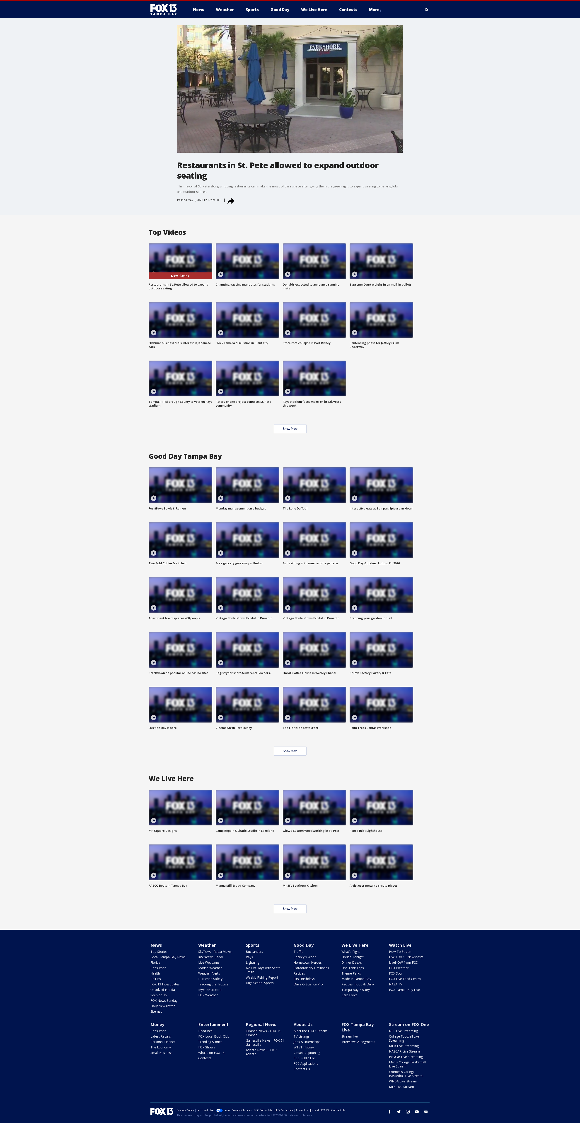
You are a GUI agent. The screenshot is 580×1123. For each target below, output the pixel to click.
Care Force (349, 995)
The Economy (160, 1047)
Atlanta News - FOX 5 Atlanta (261, 1052)
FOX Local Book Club (213, 1036)
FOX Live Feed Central (405, 979)
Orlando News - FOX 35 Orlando (263, 1033)
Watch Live (400, 945)
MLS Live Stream (401, 1086)
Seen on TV (158, 995)
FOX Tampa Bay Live (404, 989)
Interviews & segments (358, 1042)
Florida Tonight (352, 957)
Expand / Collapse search (427, 9)
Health (155, 973)
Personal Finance (163, 1042)
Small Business (161, 1052)
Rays (249, 957)
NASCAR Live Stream (404, 1051)
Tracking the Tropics (213, 984)
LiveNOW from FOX (403, 962)
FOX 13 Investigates (165, 984)
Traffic (298, 951)
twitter (398, 1111)
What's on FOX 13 (211, 1052)
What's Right (350, 951)
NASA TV (395, 984)
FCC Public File (304, 1058)
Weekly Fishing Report (262, 977)
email (426, 1111)
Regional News (261, 1024)
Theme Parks (351, 973)
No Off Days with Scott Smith (263, 970)
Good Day (304, 945)
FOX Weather (208, 995)
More (374, 9)
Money (157, 1024)
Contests (204, 1058)
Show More (290, 428)
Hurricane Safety (210, 979)
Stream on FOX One (409, 1024)
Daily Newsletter (162, 1006)
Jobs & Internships (307, 1042)
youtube (416, 1111)
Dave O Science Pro (308, 984)
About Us (303, 1024)
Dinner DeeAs (351, 962)
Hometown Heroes (308, 962)
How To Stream (400, 951)
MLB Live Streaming (404, 1046)
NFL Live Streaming (403, 1031)
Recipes (299, 973)
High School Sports (260, 983)
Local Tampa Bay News (168, 957)
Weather (207, 945)
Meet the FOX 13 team (310, 1031)
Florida (155, 962)
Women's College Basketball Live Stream (406, 1074)
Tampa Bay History (355, 989)
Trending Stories (210, 1042)
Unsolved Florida (162, 989)
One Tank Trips (352, 968)
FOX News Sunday (163, 1000)
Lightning (252, 962)
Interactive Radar (210, 957)
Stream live (349, 1036)
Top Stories (158, 951)
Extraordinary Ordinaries (311, 968)
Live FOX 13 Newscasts (406, 957)
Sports (252, 945)
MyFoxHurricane (210, 989)
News (156, 945)
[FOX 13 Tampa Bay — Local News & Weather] (165, 9)
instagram (407, 1111)
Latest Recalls (160, 1036)
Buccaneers (254, 951)
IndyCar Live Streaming (406, 1057)
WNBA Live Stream (403, 1081)
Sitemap (156, 1011)
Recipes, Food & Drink (357, 984)
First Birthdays (304, 979)
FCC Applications (306, 1063)
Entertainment (213, 1024)
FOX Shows (206, 1047)
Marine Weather (210, 968)
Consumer (158, 968)
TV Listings (301, 1036)
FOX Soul (395, 973)
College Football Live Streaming (404, 1038)
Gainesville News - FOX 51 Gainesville (265, 1042)
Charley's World (305, 957)
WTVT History (304, 1047)
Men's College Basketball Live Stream (407, 1064)
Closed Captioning (307, 1052)
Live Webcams (209, 962)
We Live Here (354, 945)
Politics (155, 979)
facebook (389, 1111)
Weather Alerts (209, 973)
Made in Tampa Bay (356, 979)
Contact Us (302, 1069)
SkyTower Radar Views (215, 951)
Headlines (205, 1031)
